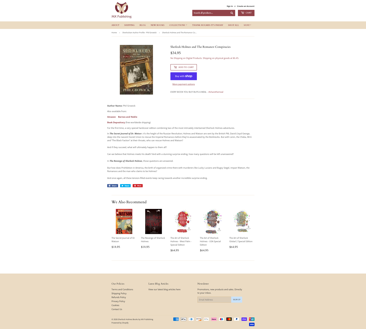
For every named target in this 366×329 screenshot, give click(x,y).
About (115, 25)
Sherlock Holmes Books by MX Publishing (135, 319)
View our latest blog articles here (164, 289)
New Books (157, 25)
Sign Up (236, 299)
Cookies (115, 305)
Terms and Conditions (122, 289)
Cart (248, 12)
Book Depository (116, 122)
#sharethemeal (215, 91)
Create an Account (245, 6)
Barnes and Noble (127, 116)
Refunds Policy (119, 297)
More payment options (183, 84)
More (247, 25)
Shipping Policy (119, 293)
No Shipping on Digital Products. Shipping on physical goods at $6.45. (204, 58)
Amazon (111, 116)
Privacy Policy (118, 301)
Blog (143, 25)
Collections (177, 25)
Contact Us (117, 309)
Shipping (129, 25)
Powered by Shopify (120, 322)
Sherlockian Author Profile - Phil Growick (139, 32)
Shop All (233, 25)
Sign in (230, 6)
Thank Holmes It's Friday (207, 25)
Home (114, 32)
